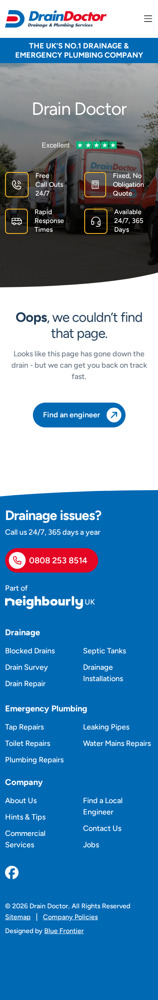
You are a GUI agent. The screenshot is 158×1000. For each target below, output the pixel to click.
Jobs (91, 844)
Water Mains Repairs (117, 743)
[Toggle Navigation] (148, 19)
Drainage (22, 632)
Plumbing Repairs (34, 759)
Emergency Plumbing (46, 708)
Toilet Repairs (27, 743)
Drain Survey (26, 667)
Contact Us (102, 828)
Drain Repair (25, 683)
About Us (21, 800)
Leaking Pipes (106, 727)
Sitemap (18, 917)
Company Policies (70, 917)
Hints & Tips (25, 817)
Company (24, 782)
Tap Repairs (24, 727)
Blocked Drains (30, 650)
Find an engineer (71, 414)
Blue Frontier (64, 931)
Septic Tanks (104, 650)
